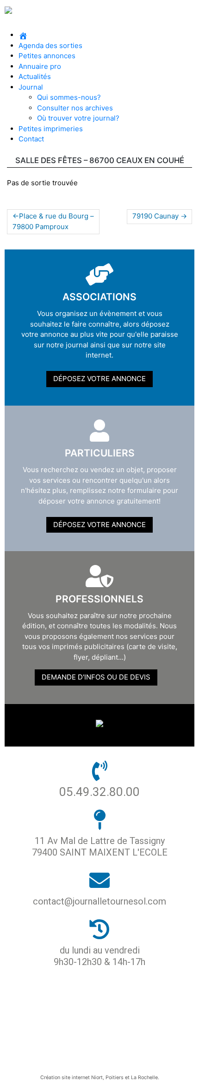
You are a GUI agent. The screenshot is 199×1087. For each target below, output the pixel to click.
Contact (31, 138)
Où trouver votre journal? (78, 118)
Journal (31, 87)
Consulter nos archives (75, 107)
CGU (96, 1043)
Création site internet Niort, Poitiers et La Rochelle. (99, 1078)
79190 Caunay (155, 216)
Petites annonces (47, 55)
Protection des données (96, 1012)
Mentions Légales (96, 1027)
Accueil (96, 996)
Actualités (35, 76)
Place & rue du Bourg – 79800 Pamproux (53, 221)
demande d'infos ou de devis (96, 677)
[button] (99, 25)
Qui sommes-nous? (69, 97)
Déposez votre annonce (99, 378)
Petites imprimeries (51, 128)
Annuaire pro (40, 66)
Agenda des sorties (50, 45)
